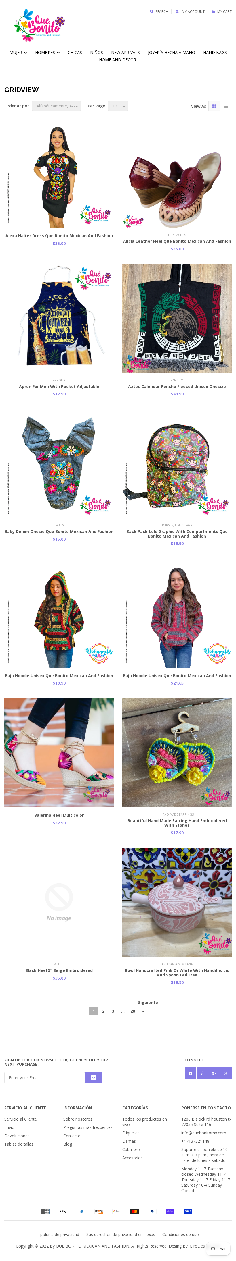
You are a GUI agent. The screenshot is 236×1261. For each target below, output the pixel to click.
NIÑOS (96, 52)
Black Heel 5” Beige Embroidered (59, 970)
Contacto (72, 1135)
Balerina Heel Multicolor (59, 815)
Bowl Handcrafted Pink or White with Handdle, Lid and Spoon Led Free (177, 972)
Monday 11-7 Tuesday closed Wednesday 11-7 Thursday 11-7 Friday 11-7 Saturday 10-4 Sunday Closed (205, 1179)
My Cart (224, 11)
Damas (129, 1141)
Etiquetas (131, 1133)
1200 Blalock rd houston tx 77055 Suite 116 (206, 1121)
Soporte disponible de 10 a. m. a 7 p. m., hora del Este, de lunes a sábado (204, 1155)
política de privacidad (59, 1234)
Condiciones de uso (180, 1234)
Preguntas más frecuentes (88, 1127)
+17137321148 (195, 1141)
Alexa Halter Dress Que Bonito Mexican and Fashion (59, 235)
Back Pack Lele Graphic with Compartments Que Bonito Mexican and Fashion (177, 533)
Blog (67, 1144)
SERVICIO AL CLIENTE (25, 1108)
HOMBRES (45, 52)
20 (132, 1011)
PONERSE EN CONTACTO (206, 1108)
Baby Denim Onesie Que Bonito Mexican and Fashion (59, 531)
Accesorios (132, 1157)
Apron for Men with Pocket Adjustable (59, 386)
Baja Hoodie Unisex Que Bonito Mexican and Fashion (59, 675)
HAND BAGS (215, 52)
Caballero (131, 1149)
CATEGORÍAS (135, 1108)
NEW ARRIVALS (125, 52)
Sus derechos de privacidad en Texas (120, 1234)
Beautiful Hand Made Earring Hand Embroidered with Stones (177, 823)
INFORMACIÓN (77, 1108)
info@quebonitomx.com (203, 1133)
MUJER (16, 52)
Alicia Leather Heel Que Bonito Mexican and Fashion (177, 241)
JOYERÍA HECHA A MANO (171, 52)
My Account (193, 11)
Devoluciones (17, 1135)
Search (162, 11)
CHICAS (75, 52)
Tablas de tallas (18, 1144)
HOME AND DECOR (117, 59)
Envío (9, 1127)
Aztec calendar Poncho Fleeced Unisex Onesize (177, 386)
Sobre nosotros (77, 1119)
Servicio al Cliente (20, 1119)
